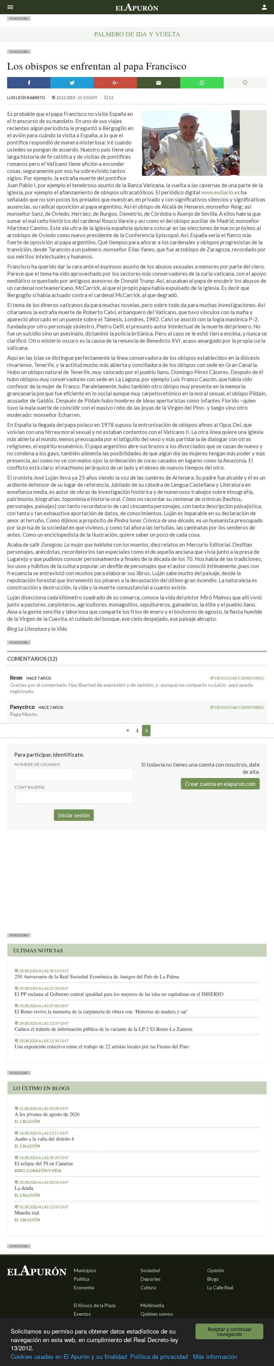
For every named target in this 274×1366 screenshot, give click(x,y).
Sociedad (150, 1270)
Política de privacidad (159, 1356)
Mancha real (27, 1213)
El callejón (27, 1121)
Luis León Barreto (26, 97)
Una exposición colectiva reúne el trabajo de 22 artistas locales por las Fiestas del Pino (102, 1046)
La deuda (24, 1188)
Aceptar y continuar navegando (230, 1331)
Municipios (85, 1270)
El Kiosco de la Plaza (95, 1305)
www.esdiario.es (220, 192)
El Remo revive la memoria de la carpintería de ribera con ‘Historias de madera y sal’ (101, 1011)
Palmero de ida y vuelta (137, 34)
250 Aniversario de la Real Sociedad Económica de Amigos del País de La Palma (97, 976)
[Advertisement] (137, 881)
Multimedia (152, 1305)
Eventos (82, 1314)
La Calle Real (220, 1287)
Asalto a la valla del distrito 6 (44, 1139)
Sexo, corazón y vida (38, 1170)
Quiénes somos (157, 1314)
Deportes (151, 1279)
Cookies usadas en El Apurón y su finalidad (69, 1356)
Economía (84, 1287)
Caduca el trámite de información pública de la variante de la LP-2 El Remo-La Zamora (103, 1029)
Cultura (148, 1287)
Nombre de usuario (37, 764)
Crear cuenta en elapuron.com (220, 784)
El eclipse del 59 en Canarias (44, 1163)
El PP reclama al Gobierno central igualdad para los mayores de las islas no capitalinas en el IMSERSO (119, 994)
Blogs (213, 1279)
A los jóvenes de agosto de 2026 (47, 1114)
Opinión (215, 1270)
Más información (215, 1356)
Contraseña (29, 787)
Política (81, 1279)
